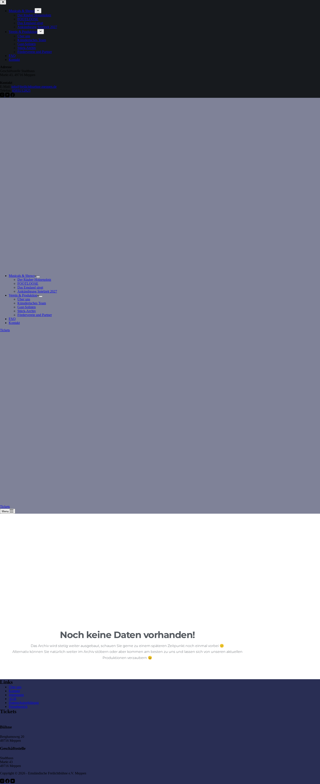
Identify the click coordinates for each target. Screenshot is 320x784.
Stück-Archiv (26, 311)
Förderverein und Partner (34, 315)
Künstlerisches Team (31, 303)
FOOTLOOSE (27, 283)
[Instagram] (2, 782)
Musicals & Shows (22, 276)
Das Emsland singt (30, 287)
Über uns (23, 299)
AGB (12, 699)
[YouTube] (12, 782)
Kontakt (14, 323)
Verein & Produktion (23, 295)
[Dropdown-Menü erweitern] (38, 277)
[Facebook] (7, 782)
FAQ (12, 319)
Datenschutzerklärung (24, 702)
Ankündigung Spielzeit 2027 (37, 291)
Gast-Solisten (26, 307)
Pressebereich (18, 706)
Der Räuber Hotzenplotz (34, 279)
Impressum (16, 695)
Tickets (5, 330)
